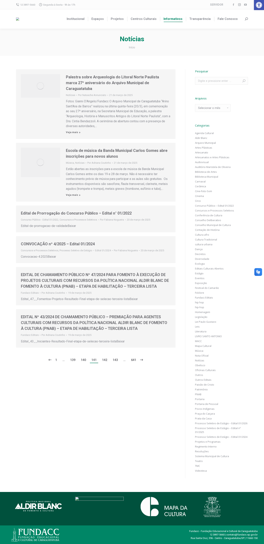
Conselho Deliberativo (208, 220)
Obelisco (200, 365)
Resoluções (202, 451)
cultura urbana (203, 244)
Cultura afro (202, 234)
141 (94, 360)
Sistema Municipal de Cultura (212, 456)
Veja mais (72, 132)
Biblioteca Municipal (206, 176)
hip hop (199, 302)
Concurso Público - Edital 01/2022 (39, 219)
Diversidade (202, 259)
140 (83, 360)
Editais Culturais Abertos (209, 268)
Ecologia (200, 263)
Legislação (201, 317)
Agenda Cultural (204, 133)
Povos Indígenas (205, 409)
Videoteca (201, 470)
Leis (197, 326)
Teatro (199, 461)
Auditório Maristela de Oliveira (213, 167)
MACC (198, 341)
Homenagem (202, 312)
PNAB (198, 394)
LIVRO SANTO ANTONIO (208, 336)
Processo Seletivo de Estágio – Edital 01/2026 (221, 423)
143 (115, 360)
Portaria (199, 399)
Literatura (200, 331)
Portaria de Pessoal (206, 404)
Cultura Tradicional (206, 239)
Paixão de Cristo (204, 384)
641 (133, 360)
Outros (199, 375)
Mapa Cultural (203, 346)
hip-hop (199, 307)
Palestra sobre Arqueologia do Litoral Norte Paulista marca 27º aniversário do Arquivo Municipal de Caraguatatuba (112, 83)
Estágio (199, 273)
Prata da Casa (203, 418)
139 (72, 360)
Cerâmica (200, 186)
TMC (197, 466)
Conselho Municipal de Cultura (213, 225)
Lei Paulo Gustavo (205, 321)
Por (92, 95)
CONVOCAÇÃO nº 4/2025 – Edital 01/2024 (58, 244)
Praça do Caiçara (205, 413)
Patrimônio (201, 389)
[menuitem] (75, 19)
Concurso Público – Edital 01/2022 (214, 205)
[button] (259, 5)
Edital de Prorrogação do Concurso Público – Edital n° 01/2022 (76, 213)
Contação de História (207, 230)
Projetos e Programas (208, 441)
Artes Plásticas (203, 147)
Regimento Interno (206, 446)
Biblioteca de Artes (206, 172)
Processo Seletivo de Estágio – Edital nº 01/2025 (218, 430)
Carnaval (200, 181)
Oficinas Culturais (205, 370)
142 (104, 360)
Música (70, 162)
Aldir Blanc (201, 138)
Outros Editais (203, 379)
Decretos (200, 254)
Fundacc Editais (30, 292)
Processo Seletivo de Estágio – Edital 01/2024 (85, 250)
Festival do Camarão (207, 288)
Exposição (201, 283)
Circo (198, 201)
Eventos (199, 278)
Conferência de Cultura (208, 215)
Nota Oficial (202, 355)
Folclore (199, 292)
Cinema (199, 196)
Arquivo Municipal (205, 143)
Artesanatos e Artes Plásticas (212, 157)
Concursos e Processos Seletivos (78, 219)
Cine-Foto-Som (203, 191)
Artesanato (201, 152)
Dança (199, 249)
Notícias (70, 95)
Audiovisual (202, 162)
